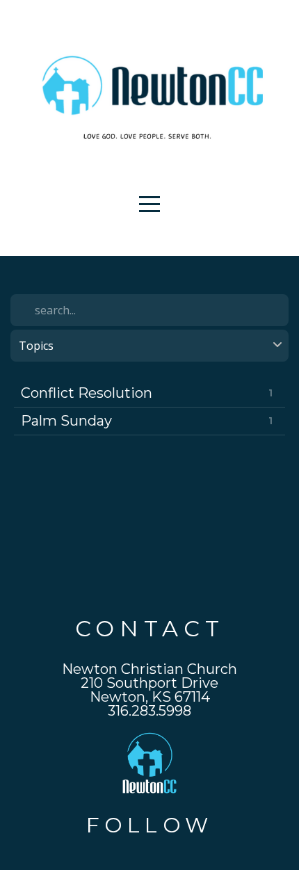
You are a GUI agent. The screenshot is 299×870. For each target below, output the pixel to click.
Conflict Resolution (86, 393)
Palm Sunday (66, 420)
